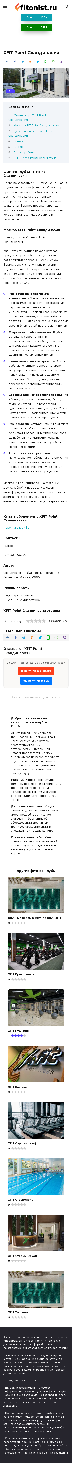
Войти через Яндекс (36, 671)
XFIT (11, 91)
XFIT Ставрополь (20, 1199)
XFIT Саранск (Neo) (22, 1143)
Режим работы (24, 152)
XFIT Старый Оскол (22, 1256)
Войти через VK (36, 681)
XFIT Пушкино (18, 1030)
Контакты (20, 141)
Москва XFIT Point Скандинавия (36, 125)
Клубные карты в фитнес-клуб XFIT (35, 918)
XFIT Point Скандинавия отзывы (36, 158)
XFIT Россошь (18, 1087)
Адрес (18, 146)
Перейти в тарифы (16, 527)
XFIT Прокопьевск (21, 974)
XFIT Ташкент (18, 1312)
